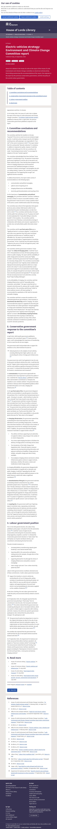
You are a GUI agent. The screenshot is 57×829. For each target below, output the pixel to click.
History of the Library (11, 791)
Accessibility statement (35, 827)
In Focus (29, 34)
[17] (36, 642)
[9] (15, 476)
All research (9, 819)
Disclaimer (8, 793)
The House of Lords (34, 797)
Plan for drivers (22, 377)
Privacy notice (9, 827)
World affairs (32, 801)
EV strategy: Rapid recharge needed (28, 117)
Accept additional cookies (10, 17)
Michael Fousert (20, 684)
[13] (26, 587)
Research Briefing (10, 811)
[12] (11, 530)
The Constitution (33, 787)
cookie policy (38, 12)
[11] (11, 500)
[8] (33, 430)
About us (8, 789)
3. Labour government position (18, 99)
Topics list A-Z (32, 803)
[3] (29, 272)
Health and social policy (35, 793)
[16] (18, 635)
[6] (15, 387)
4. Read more (13, 103)
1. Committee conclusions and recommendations (23, 92)
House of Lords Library (20, 30)
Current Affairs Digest (11, 817)
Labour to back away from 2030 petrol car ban (30, 759)
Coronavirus (32, 789)
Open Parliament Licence (14, 825)
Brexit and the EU (33, 785)
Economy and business (35, 791)
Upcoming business (11, 785)
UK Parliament (9, 34)
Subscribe (34, 815)
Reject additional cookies (29, 17)
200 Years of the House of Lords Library (16, 787)
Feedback (8, 795)
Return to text (26, 706)
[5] (10, 356)
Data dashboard (10, 815)
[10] (29, 484)
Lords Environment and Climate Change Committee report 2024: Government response (30, 720)
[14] (13, 604)
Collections (9, 809)
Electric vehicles (30, 661)
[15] (34, 627)
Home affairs (32, 795)
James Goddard (11, 64)
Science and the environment (37, 799)
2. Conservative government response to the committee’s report (28, 96)
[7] (10, 400)
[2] (15, 211)
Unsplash (29, 684)
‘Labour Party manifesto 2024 (26, 754)
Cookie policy (17, 827)
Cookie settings (44, 17)
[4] (26, 337)
